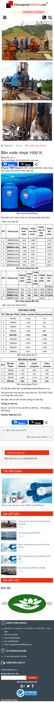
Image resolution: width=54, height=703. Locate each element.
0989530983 (33, 12)
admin (12, 157)
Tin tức (21, 536)
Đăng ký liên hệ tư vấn (10, 674)
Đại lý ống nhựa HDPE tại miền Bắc (31, 568)
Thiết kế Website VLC (9, 669)
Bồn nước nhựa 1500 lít (37, 437)
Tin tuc (19, 145)
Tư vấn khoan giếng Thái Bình (15, 656)
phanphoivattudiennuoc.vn (37, 388)
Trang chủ (8, 145)
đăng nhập (18, 458)
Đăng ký (32, 677)
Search (50, 17)
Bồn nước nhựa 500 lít (16, 430)
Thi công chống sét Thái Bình (29, 533)
